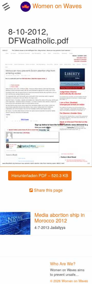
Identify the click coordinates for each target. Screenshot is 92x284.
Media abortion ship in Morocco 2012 (59, 217)
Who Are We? (62, 264)
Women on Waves (56, 5)
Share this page (48, 190)
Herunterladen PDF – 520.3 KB (40, 175)
